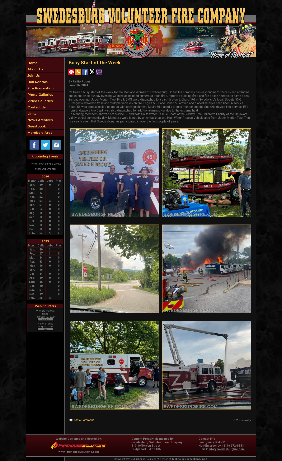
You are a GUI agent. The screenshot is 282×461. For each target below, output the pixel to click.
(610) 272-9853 (233, 445)
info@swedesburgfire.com (227, 449)
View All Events (45, 169)
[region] (45, 98)
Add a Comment (84, 420)
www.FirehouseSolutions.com (79, 452)
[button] (45, 69)
